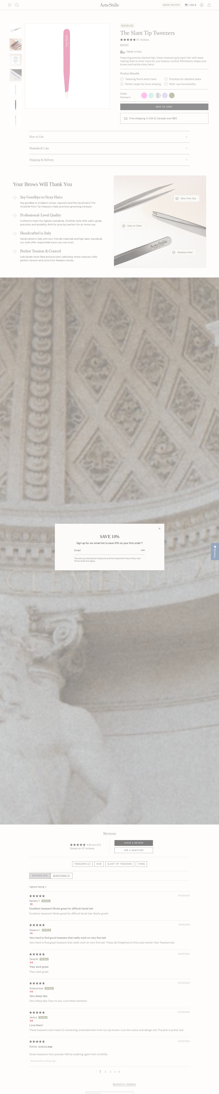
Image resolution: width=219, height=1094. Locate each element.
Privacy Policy (130, 558)
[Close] (159, 528)
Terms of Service (81, 561)
